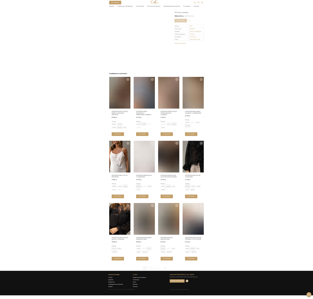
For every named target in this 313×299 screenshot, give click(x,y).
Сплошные (193, 36)
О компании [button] (186, 6)
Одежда (192, 29)
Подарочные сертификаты (125, 6)
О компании (136, 279)
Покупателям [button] (140, 6)
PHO (175, 11)
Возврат (110, 286)
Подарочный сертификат (139, 277)
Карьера (135, 284)
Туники (192, 34)
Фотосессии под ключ (153, 6)
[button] (195, 2)
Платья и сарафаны (195, 31)
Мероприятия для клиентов (172, 6)
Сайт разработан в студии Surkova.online (179, 289)
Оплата (110, 277)
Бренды (111, 6)
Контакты (196, 6)
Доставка (110, 279)
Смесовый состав (195, 39)
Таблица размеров (180, 43)
